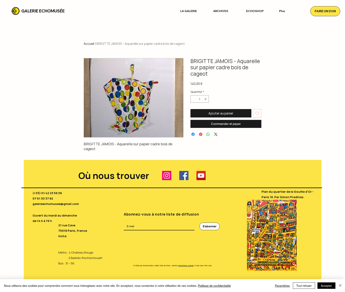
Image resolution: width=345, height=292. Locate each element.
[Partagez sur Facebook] (193, 134)
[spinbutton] (199, 98)
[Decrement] (193, 98)
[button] (193, 11)
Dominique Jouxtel (186, 265)
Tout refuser (304, 286)
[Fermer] (340, 285)
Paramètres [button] (282, 286)
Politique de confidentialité (214, 286)
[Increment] (205, 98)
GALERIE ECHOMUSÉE (43, 10)
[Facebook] (183, 175)
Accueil (89, 43)
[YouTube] (201, 175)
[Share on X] (215, 134)
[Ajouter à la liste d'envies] (257, 113)
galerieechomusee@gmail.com (56, 204)
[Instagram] (166, 175)
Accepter (326, 286)
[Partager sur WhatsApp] (208, 134)
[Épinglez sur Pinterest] (200, 134)
